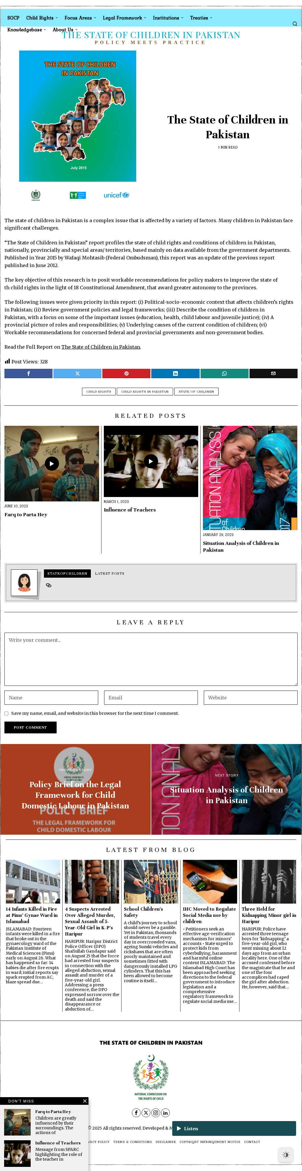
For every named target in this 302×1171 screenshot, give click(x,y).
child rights (98, 391)
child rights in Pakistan (145, 391)
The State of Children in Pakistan (100, 347)
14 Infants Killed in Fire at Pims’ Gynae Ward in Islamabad (32, 915)
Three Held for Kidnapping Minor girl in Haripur (269, 915)
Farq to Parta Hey (25, 514)
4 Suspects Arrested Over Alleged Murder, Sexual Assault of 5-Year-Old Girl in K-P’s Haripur (90, 921)
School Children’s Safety (143, 912)
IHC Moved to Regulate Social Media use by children (209, 915)
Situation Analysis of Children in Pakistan (241, 546)
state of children (196, 391)
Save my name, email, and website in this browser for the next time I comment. (95, 713)
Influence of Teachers (130, 509)
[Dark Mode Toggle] (285, 1154)
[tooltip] (28, 373)
